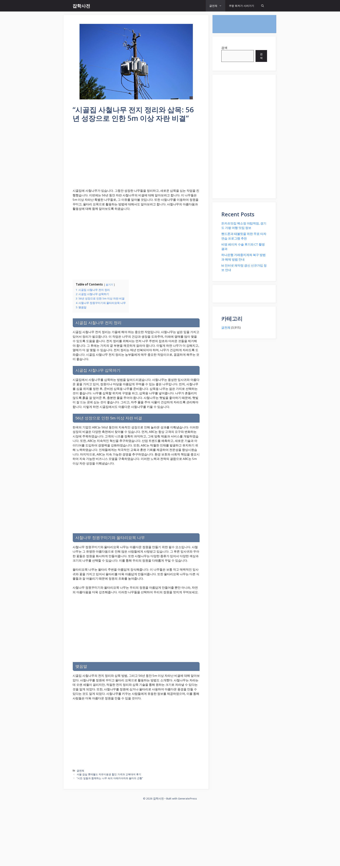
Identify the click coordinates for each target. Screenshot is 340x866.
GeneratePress (187, 798)
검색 (224, 48)
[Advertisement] (136, 158)
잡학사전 (81, 6)
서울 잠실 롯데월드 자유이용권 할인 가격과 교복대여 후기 (109, 774)
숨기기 (109, 284)
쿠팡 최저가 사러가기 (241, 5)
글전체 (213, 5)
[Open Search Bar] (262, 5)
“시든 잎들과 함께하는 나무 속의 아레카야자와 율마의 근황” (110, 778)
